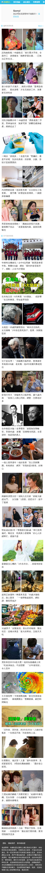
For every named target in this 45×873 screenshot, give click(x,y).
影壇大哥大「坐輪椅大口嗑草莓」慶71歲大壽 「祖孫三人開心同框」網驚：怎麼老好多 (22, 398)
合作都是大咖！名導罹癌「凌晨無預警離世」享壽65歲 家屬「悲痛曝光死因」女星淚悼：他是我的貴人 (22, 431)
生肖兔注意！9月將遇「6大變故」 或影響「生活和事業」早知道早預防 (22, 298)
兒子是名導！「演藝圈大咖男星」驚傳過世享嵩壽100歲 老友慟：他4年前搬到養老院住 (22, 364)
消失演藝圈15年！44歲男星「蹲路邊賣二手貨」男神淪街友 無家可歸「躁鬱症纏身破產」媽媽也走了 (22, 123)
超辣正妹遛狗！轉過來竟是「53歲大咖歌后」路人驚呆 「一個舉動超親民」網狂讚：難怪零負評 (21, 597)
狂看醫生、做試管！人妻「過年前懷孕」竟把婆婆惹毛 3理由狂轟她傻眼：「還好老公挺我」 (22, 763)
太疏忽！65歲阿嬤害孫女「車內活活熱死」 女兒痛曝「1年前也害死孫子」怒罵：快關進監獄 (22, 330)
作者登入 (6, 2)
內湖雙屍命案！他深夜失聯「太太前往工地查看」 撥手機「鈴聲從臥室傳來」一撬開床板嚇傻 (21, 193)
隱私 (4, 843)
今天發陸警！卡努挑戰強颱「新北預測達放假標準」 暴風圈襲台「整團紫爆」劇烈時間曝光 (21, 699)
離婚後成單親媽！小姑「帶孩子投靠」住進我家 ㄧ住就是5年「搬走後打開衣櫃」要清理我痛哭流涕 (22, 831)
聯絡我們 (11, 843)
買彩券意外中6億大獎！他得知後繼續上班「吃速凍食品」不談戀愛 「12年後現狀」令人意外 (22, 665)
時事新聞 (36, 2)
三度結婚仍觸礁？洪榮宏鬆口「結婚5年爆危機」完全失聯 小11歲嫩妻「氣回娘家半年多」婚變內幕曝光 (22, 797)
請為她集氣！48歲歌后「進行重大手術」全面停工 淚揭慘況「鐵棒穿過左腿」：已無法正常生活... (22, 56)
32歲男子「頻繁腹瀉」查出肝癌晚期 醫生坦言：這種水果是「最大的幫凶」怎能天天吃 (22, 631)
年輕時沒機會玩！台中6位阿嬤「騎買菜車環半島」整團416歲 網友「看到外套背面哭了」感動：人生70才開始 (22, 266)
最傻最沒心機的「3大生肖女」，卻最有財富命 (22, 565)
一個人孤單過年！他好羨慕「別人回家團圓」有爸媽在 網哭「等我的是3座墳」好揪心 (22, 465)
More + (40, 26)
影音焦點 (17, 2)
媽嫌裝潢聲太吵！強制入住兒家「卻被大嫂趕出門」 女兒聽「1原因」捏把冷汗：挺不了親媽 (22, 499)
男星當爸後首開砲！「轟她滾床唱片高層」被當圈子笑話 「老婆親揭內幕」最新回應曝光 (21, 227)
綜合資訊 (26, 2)
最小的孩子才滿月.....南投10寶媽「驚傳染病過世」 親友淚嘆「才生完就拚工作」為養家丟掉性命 (22, 89)
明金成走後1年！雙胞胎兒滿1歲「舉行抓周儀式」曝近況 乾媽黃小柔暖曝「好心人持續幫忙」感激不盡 (22, 533)
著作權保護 (21, 843)
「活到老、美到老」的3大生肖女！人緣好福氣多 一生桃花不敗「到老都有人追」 (22, 731)
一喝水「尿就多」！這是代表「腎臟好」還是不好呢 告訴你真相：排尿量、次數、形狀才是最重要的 (21, 159)
